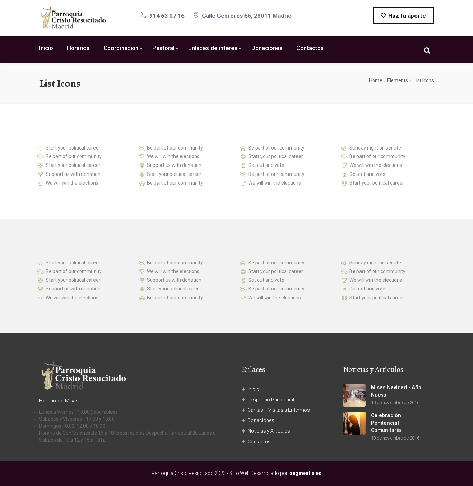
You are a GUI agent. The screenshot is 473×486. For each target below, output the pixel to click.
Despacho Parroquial (271, 399)
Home (375, 80)
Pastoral (163, 47)
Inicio (46, 47)
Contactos (310, 47)
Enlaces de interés (213, 47)
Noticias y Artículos (269, 431)
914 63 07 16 (167, 15)
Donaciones (267, 47)
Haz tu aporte (406, 15)
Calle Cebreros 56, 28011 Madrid (247, 15)
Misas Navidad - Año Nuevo (396, 391)
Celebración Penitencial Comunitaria (386, 422)
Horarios (78, 47)
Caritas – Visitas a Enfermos (279, 410)
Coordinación (121, 47)
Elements (397, 80)
